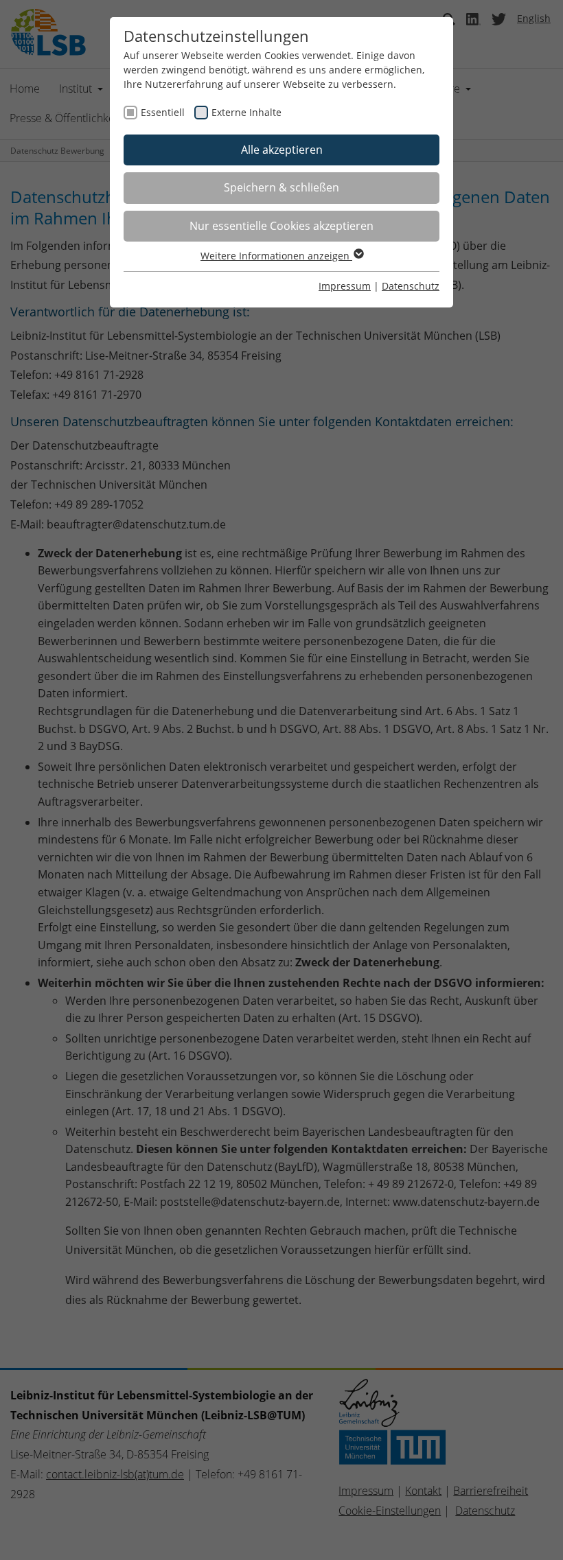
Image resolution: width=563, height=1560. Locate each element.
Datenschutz (410, 285)
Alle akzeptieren (282, 149)
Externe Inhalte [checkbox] (246, 112)
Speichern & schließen (281, 187)
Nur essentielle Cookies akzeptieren (281, 225)
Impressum (345, 285)
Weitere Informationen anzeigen (276, 255)
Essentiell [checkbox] (163, 112)
